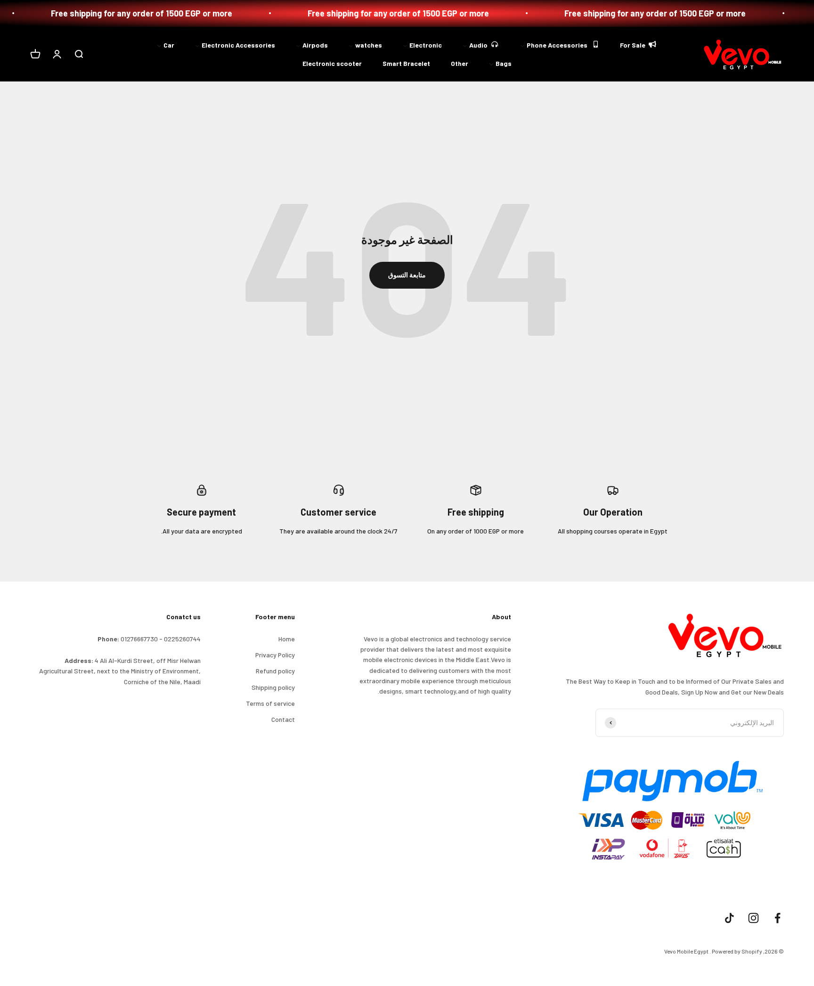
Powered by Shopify (737, 951)
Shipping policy (273, 687)
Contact (283, 719)
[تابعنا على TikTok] (729, 918)
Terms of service (270, 703)
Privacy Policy (275, 655)
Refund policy (275, 671)
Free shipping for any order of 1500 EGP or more (685, 13)
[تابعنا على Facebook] (777, 918)
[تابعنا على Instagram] (753, 918)
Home (286, 639)
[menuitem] (639, 44)
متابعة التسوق (407, 275)
